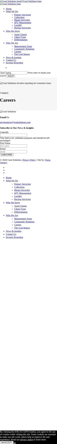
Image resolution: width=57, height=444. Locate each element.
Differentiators (20, 212)
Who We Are (12, 215)
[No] (14, 443)
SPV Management (22, 193)
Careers (17, 225)
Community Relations (24, 221)
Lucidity (18, 196)
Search (11, 76)
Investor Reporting (14, 237)
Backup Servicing (22, 199)
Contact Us (11, 234)
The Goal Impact (22, 228)
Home (9, 177)
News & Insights (13, 231)
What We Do (12, 180)
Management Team (23, 218)
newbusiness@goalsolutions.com (15, 122)
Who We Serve (13, 202)
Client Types (20, 209)
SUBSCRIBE (6, 155)
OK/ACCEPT (6, 442)
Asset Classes (20, 206)
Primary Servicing (22, 184)
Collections (19, 187)
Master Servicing (22, 190)
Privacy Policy (29, 160)
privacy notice (26, 439)
